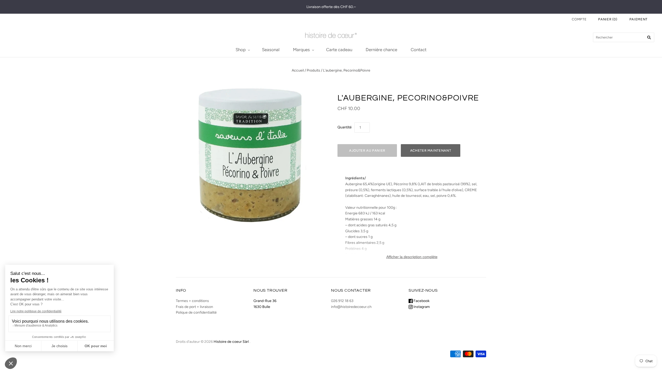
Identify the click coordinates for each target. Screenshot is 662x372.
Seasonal (271, 49)
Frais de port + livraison (194, 307)
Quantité (344, 127)
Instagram (421, 307)
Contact (418, 49)
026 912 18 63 (342, 301)
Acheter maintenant (430, 150)
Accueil (298, 70)
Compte (579, 19)
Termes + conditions (192, 301)
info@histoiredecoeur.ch (351, 307)
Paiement (638, 19)
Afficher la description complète (412, 257)
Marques (301, 49)
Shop (241, 49)
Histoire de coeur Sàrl (231, 341)
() (608, 19)
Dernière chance (381, 49)
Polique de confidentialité (196, 312)
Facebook (421, 301)
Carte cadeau (339, 49)
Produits (313, 70)
